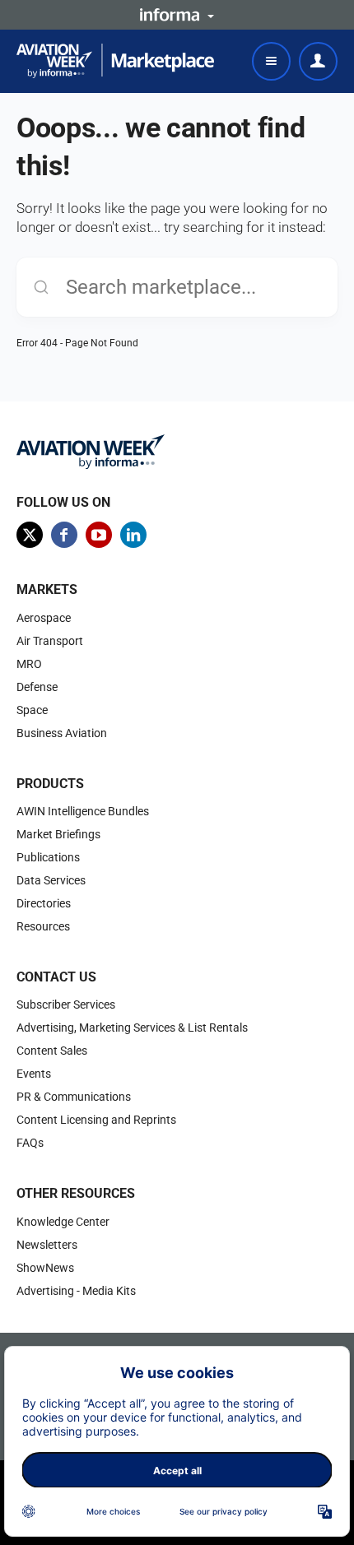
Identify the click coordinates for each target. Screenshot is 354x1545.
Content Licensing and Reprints (96, 1119)
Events (33, 1073)
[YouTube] (99, 535)
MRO (29, 663)
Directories (43, 903)
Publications (48, 857)
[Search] (41, 287)
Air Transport (49, 640)
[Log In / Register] (318, 61)
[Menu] (271, 61)
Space (32, 710)
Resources (43, 926)
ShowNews (45, 1267)
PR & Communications (73, 1096)
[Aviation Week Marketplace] (115, 61)
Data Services (51, 880)
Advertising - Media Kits (76, 1290)
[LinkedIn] (133, 535)
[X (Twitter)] (29, 535)
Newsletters (46, 1244)
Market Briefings (58, 834)
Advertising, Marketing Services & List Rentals (132, 1027)
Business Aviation (61, 733)
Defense (37, 687)
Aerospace (43, 617)
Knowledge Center (62, 1221)
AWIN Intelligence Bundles (82, 811)
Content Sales (51, 1050)
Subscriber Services (65, 1004)
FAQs (30, 1142)
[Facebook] (64, 535)
